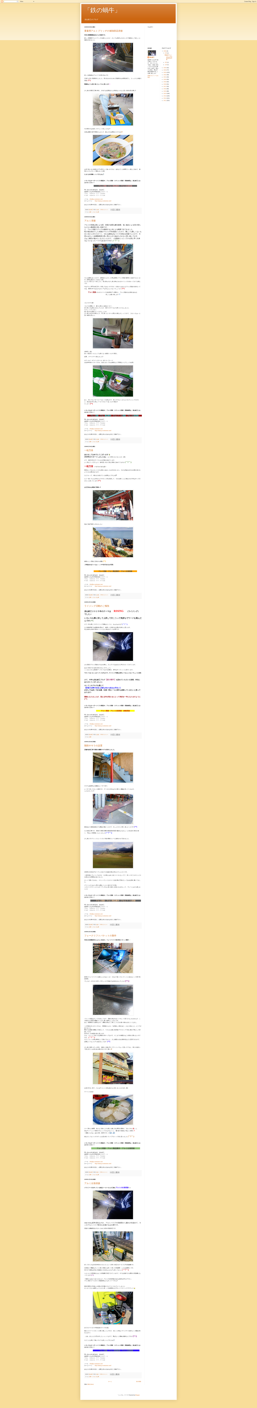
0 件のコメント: (104, 209)
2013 (165, 96)
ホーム (110, 1381)
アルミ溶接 (90, 220)
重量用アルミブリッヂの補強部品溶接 (103, 31)
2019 (165, 81)
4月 (166, 53)
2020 (165, 79)
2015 (165, 91)
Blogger (137, 1395)
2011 (165, 100)
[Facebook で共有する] (117, 210)
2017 (165, 86)
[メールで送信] (112, 210)
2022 (165, 74)
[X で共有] (115, 210)
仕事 (90, 737)
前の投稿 (138, 1381)
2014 (165, 93)
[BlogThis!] (113, 210)
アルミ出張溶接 (92, 1183)
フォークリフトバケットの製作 (100, 935)
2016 (165, 88)
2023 (165, 72)
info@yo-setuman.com (96, 199)
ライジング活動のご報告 (96, 606)
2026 (165, 51)
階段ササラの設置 (93, 745)
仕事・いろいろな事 (94, 212)
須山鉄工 (152, 57)
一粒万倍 (88, 450)
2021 (165, 77)
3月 (166, 62)
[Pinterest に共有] (119, 210)
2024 (165, 70)
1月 (166, 64)
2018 (165, 84)
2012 (165, 98)
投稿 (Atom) (90, 1384)
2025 (165, 67)
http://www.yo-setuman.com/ (103, 201)
